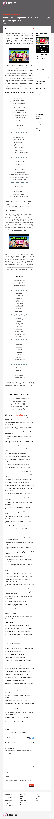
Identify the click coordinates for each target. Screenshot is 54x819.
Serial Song (38, 804)
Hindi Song (22, 794)
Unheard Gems (39, 94)
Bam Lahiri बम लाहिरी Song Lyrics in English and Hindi (15, 665)
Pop (21, 798)
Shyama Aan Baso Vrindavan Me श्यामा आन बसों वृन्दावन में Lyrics (17, 482)
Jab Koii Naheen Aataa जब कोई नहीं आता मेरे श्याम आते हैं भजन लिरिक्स (18, 445)
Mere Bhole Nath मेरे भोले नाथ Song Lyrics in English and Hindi (17, 631)
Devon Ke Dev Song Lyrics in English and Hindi (14, 680)
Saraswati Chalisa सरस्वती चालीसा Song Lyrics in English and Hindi (18, 724)
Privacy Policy (48, 814)
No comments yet (10, 742)
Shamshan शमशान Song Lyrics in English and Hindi (15, 688)
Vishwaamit (38, 116)
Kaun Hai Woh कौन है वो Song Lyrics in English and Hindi (16, 674)
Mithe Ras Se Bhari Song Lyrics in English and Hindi (15, 556)
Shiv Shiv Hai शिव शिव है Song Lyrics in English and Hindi (16, 700)
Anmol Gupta (38, 120)
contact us (10, 805)
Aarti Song (38, 796)
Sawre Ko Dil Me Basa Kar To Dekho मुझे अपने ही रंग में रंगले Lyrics (18, 573)
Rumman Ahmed (39, 122)
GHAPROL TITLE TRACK (40, 58)
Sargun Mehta (38, 124)
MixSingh (37, 128)
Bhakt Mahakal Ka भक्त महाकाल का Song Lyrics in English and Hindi (18, 677)
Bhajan (37, 794)
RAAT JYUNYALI (39, 67)
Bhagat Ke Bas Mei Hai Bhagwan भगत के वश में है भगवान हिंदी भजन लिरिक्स (19, 485)
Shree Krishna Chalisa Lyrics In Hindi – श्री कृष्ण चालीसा (16, 532)
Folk (36, 802)
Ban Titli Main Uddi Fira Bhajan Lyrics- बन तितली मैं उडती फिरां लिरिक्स (18, 576)
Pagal (37, 107)
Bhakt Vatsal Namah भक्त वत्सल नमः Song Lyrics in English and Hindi (19, 628)
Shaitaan (37, 98)
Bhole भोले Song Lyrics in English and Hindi (14, 651)
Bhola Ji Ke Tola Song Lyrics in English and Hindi (15, 654)
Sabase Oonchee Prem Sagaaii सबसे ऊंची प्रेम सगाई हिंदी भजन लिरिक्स (18, 464)
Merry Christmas (39, 101)
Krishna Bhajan (7, 24)
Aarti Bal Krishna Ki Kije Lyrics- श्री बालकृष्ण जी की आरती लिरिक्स (17, 456)
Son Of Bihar (38, 103)
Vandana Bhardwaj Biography (11, 15)
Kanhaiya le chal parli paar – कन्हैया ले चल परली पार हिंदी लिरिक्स (17, 588)
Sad (21, 802)
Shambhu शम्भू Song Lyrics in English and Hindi (14, 721)
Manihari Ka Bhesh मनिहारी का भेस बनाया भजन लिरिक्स (15, 601)
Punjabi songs (23, 804)
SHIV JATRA (38, 62)
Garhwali (37, 800)
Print (32, 29)
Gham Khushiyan (39, 92)
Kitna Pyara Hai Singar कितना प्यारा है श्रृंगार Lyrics (15, 535)
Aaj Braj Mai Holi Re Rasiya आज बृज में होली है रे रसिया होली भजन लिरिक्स (19, 472)
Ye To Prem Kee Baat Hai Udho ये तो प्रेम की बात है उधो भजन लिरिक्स (18, 479)
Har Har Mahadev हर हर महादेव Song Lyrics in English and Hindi (17, 671)
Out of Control (38, 109)
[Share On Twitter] (33, 737)
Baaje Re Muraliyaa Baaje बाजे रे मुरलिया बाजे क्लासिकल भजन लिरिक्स (18, 525)
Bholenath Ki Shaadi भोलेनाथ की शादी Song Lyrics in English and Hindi (19, 648)
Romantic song (23, 796)
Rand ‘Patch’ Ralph (39, 134)
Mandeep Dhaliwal (39, 126)
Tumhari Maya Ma (39, 56)
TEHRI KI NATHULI (39, 65)
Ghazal (37, 798)
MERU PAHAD (38, 60)
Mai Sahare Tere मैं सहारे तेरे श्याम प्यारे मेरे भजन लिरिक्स (15, 453)
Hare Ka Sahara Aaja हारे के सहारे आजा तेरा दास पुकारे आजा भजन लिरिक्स (18, 608)
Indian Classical (23, 800)
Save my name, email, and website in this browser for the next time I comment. (18, 781)
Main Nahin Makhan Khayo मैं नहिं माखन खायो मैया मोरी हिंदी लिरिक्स (17, 528)
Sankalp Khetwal (39, 118)
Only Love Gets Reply (40, 105)
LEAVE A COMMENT (30, 742)
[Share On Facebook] (30, 737)
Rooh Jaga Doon (39, 96)
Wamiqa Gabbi (38, 130)
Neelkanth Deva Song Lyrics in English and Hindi (15, 657)
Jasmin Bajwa (38, 132)
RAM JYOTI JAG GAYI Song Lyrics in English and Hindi (16, 732)
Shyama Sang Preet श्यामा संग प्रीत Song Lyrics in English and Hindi (18, 625)
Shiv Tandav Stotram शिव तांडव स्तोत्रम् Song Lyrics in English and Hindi (19, 668)
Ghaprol (37, 90)
